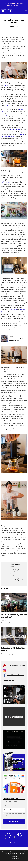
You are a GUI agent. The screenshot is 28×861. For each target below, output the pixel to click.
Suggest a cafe (20, 834)
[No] (26, 855)
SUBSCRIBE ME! (14, 821)
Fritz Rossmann (14, 321)
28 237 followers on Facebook (15, 675)
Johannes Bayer (15, 129)
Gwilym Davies (12, 309)
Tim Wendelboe (13, 123)
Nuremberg (4, 623)
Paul (7, 171)
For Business (9, 834)
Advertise (9, 836)
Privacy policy (15, 858)
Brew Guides (19, 838)
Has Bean (4, 136)
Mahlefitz (6, 116)
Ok (10, 858)
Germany (12, 623)
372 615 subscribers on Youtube (16, 665)
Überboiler (7, 85)
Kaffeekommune (6, 182)
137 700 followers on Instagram (16, 670)
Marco (6, 105)
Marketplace (20, 836)
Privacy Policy (14, 842)
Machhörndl (11, 136)
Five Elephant (21, 134)
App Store (9, 5)
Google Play (17, 5)
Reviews (9, 838)
